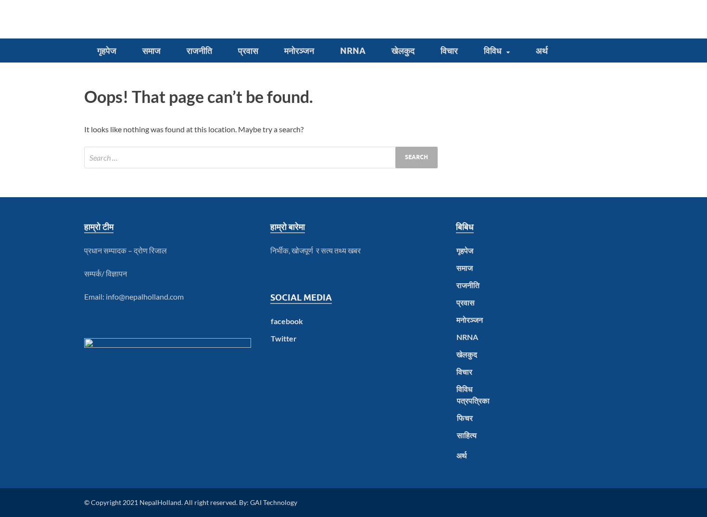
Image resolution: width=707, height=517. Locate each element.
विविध (493, 51)
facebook (287, 321)
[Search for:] (261, 157)
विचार (449, 51)
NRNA (353, 51)
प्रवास (248, 51)
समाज (151, 51)
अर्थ (542, 51)
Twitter (284, 338)
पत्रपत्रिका (473, 400)
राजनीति (199, 51)
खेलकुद (403, 51)
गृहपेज (106, 51)
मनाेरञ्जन (299, 51)
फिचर (465, 417)
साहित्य (467, 435)
